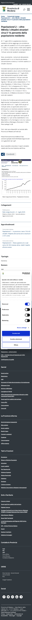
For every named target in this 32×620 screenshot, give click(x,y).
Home (3, 16)
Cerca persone (5, 405)
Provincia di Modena (13, 9)
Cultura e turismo (5, 484)
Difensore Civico (5, 385)
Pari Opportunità (5, 469)
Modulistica (4, 376)
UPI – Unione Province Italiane (9, 526)
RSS (3, 576)
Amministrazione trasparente (9, 422)
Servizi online (26, 4)
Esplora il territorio (6, 532)
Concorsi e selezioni (6, 434)
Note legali (12, 616)
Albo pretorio (4, 425)
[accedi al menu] (28, 9)
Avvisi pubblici (5, 428)
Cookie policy (9, 614)
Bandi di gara (4, 431)
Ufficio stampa (5, 443)
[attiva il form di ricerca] (24, 9)
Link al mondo (6, 575)
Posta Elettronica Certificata (8, 612)
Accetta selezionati (16, 339)
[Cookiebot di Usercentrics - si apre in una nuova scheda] (22, 273)
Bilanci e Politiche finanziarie (9, 460)
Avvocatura (4, 457)
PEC (3, 550)
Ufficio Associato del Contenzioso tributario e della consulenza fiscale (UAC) (14, 395)
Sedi (3, 549)
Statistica (3, 478)
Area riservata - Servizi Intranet (10, 573)
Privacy (3, 614)
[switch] (27, 309)
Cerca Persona (6, 556)
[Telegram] (21, 597)
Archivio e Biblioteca (6, 388)
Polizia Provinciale (6, 475)
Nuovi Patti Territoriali (7, 518)
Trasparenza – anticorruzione (9, 352)
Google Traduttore (7, 579)
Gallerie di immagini (6, 535)
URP (20, 4)
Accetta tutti (16, 333)
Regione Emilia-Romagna (7, 2)
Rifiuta (16, 345)
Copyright (19, 616)
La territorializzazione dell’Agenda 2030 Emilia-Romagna (14, 522)
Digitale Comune (5, 507)
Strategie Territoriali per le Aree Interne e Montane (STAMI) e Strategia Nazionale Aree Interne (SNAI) (14, 511)
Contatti (15, 4)
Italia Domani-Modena (7, 515)
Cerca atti (3, 408)
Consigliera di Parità (6, 391)
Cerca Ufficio (5, 554)
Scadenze (3, 437)
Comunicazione (5, 440)
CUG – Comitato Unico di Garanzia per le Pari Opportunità (13, 355)
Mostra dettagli (22, 327)
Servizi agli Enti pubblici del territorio (11, 399)
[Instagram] (12, 597)
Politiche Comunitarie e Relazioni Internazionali (14, 487)
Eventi (3, 529)
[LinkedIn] (16, 597)
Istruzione (3, 463)
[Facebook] (4, 597)
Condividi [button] (10, 154)
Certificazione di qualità (7, 359)
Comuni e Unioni (5, 501)
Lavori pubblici (5, 466)
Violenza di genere (6, 472)
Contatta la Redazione (8, 557)
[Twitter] (8, 597)
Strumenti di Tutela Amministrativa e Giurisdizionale (15, 382)
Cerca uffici (4, 402)
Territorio (3, 481)
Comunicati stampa (13, 16)
